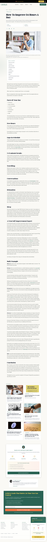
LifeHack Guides (3, 523)
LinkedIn (16, 533)
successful (38, 268)
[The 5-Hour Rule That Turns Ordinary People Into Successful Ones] (14, 407)
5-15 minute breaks (11, 67)
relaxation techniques (11, 197)
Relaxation (10, 72)
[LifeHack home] (4, 4)
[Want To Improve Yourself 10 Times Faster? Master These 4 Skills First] (14, 390)
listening (31, 240)
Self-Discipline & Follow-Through (26, 524)
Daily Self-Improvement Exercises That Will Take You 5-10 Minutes (14, 432)
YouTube (13, 533)
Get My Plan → (41, 1)
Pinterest (9, 533)
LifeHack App (12, 523)
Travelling (10, 69)
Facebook (2, 533)
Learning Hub (12, 527)
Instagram (5, 533)
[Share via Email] (14, 29)
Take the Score (43, 4)
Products (21, 4)
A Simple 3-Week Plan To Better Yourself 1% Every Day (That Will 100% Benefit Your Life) (32, 435)
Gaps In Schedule (11, 65)
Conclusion (10, 79)
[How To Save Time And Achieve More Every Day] (32, 408)
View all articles (15, 486)
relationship (25, 349)
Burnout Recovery (24, 523)
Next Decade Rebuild (25, 528)
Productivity (10, 9)
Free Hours (10, 64)
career (12, 297)
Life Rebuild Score (3, 524)
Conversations (10, 70)
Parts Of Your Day (11, 62)
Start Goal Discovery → (38, 536)
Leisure (8, 430)
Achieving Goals (3, 528)
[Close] (45, 1)
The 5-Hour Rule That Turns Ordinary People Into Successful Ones (14, 414)
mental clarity (32, 282)
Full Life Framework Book (14, 524)
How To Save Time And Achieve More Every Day (31, 416)
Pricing (31, 4)
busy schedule (18, 147)
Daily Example (10, 77)
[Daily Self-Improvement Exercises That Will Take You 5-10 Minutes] (14, 425)
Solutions (26, 4)
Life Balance (2, 527)
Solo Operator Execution (25, 529)
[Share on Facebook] (7, 29)
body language (32, 180)
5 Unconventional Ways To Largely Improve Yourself (32, 396)
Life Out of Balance (24, 527)
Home (7, 9)
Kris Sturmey (9, 25)
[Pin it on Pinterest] (9, 29)
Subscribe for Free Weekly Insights (23, 509)
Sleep (9, 74)
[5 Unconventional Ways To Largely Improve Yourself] (32, 388)
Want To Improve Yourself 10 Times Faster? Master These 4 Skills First (14, 398)
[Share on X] (11, 29)
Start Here (16, 4)
